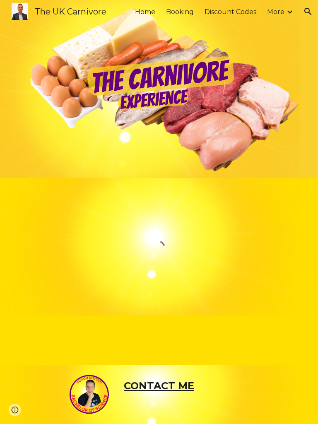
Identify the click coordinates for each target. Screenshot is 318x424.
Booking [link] (180, 12)
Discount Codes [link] (230, 12)
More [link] (275, 12)
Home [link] (145, 12)
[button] (308, 12)
